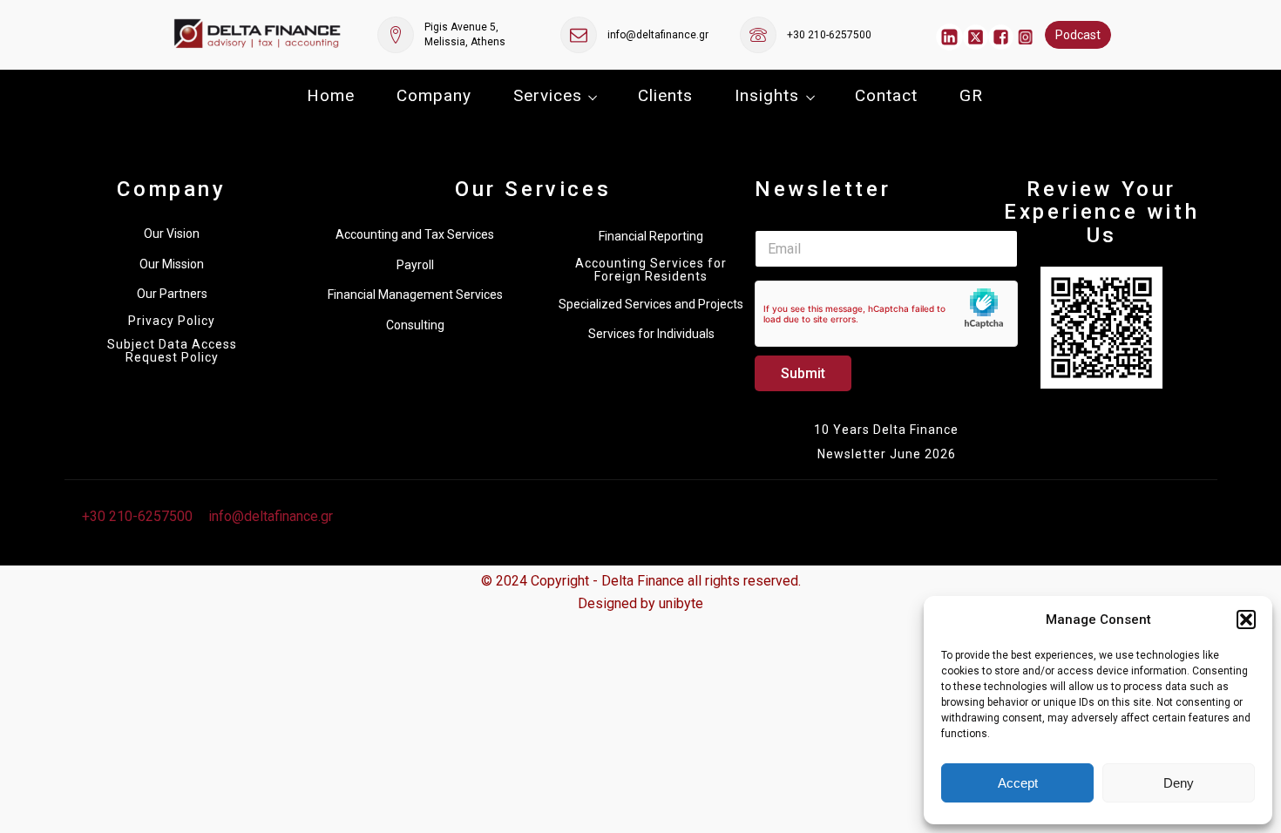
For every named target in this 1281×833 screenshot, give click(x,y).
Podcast (1078, 35)
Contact (886, 95)
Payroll (415, 265)
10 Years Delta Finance (886, 430)
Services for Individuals (651, 334)
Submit (803, 373)
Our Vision (172, 233)
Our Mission (171, 264)
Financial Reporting (651, 236)
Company (433, 95)
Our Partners (172, 294)
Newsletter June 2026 (886, 454)
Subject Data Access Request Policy (172, 351)
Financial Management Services (415, 294)
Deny (1178, 782)
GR (971, 95)
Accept (1018, 782)
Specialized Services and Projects (651, 304)
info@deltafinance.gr (657, 35)
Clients (665, 95)
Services (547, 95)
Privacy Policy (171, 321)
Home (331, 95)
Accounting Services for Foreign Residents (651, 270)
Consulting (415, 325)
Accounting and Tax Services (415, 234)
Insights (767, 95)
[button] (1246, 619)
